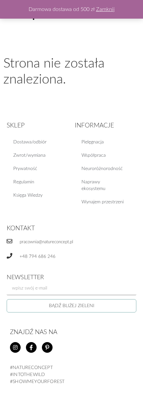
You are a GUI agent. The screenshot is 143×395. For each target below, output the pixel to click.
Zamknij (105, 9)
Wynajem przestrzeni (102, 202)
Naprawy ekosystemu (93, 185)
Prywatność (25, 168)
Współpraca (93, 155)
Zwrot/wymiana (29, 155)
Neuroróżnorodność (102, 168)
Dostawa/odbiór (30, 142)
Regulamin (23, 182)
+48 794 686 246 (38, 257)
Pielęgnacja (92, 142)
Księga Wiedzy (28, 195)
